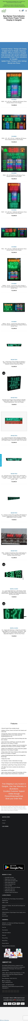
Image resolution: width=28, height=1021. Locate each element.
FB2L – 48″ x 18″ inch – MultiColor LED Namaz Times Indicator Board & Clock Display (14, 249)
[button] (6, 980)
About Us (4, 820)
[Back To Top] (23, 1016)
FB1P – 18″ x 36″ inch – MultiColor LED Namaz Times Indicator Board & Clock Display (14, 212)
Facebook (3, 991)
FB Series (14, 99)
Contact (3, 823)
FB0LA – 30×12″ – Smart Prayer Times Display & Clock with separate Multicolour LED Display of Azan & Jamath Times (14, 325)
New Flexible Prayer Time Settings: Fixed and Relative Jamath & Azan (12, 899)
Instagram (12, 991)
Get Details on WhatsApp (1, 460)
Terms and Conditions (6, 932)
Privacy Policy (5, 937)
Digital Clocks (14, 588)
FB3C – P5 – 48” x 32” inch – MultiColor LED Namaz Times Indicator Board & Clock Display (14, 139)
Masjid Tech (14, 359)
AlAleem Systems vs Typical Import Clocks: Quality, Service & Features (14, 913)
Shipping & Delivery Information (8, 945)
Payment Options (5, 943)
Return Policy (5, 940)
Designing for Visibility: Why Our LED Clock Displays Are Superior (13, 906)
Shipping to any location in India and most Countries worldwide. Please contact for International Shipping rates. (14, 6)
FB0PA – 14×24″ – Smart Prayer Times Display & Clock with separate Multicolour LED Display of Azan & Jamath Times (14, 287)
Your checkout (5, 930)
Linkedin (15, 991)
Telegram (18, 991)
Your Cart (4, 927)
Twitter (6, 991)
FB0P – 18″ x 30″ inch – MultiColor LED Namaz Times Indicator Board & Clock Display (14, 102)
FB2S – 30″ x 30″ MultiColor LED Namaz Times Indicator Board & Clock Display (14, 176)
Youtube (9, 991)
